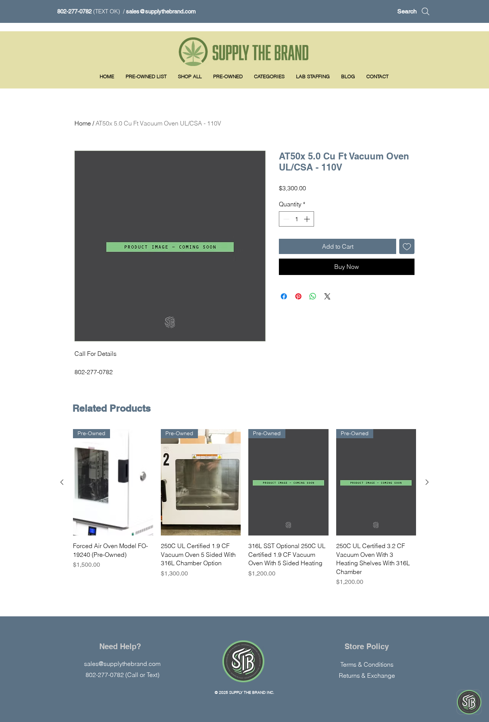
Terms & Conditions (366, 664)
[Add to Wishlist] (407, 246)
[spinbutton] (296, 219)
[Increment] (307, 219)
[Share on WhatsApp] (312, 296)
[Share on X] (327, 296)
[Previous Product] (61, 482)
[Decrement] (285, 219)
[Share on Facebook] (283, 296)
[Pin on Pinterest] (298, 296)
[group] (244, 508)
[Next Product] (427, 482)
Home (82, 123)
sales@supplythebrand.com (161, 11)
